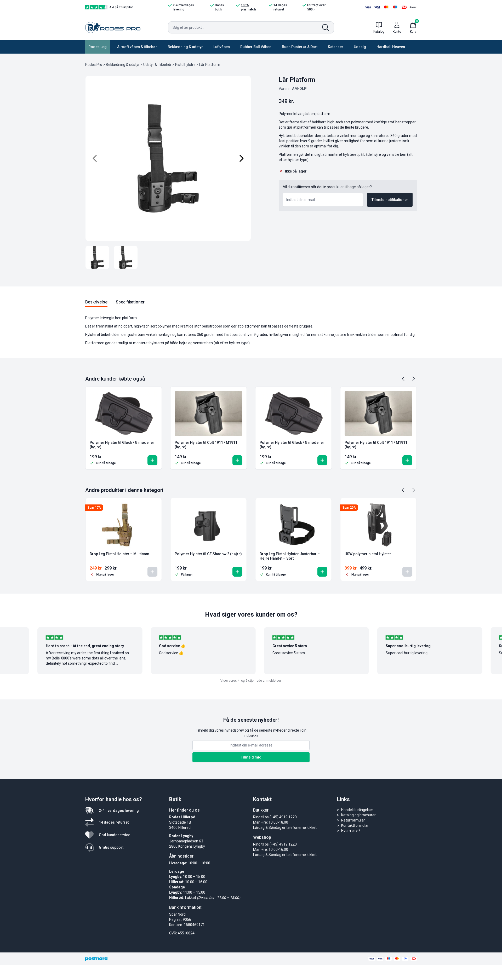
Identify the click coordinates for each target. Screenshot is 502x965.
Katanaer (335, 47)
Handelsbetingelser (357, 810)
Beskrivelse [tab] (96, 302)
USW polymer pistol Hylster (368, 554)
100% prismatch (248, 7)
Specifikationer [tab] (130, 302)
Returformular (353, 820)
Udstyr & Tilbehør (157, 64)
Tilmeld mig (251, 757)
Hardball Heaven (390, 47)
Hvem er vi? (350, 831)
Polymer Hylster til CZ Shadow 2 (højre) (208, 554)
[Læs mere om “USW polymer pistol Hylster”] (407, 572)
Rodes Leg (97, 47)
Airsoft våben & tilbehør (137, 47)
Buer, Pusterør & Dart (299, 47)
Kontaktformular (355, 825)
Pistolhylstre (185, 64)
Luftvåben (221, 47)
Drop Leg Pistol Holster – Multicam (119, 554)
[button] (152, 460)
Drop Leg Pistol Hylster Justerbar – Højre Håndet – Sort (290, 556)
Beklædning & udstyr (185, 47)
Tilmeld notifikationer (390, 200)
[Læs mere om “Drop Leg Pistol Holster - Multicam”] (152, 572)
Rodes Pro (93, 64)
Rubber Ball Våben (255, 47)
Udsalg (360, 47)
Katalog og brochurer (358, 815)
